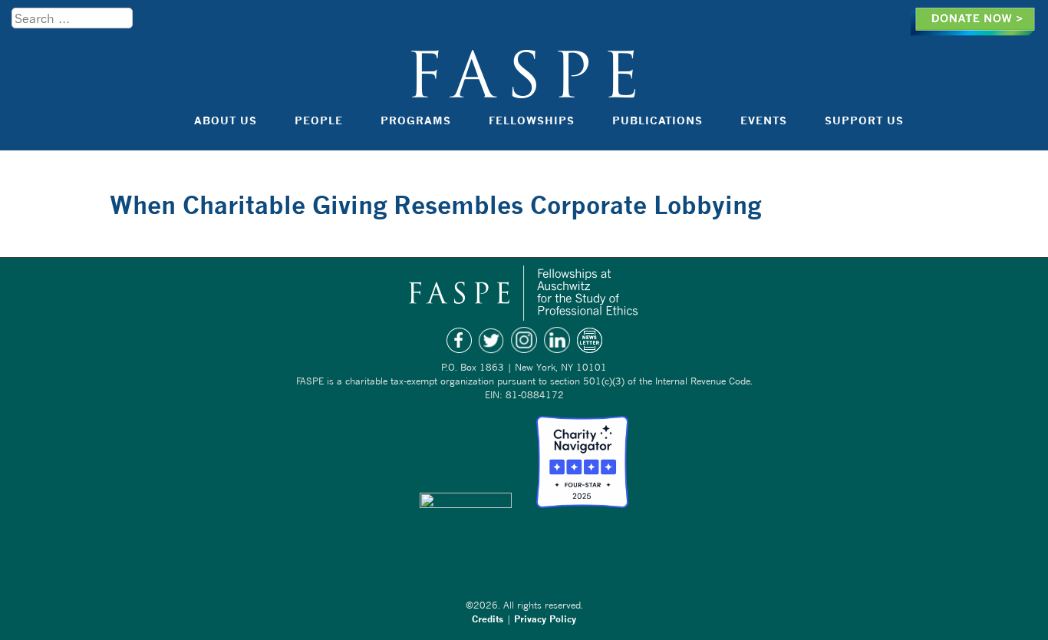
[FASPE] (524, 90)
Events (763, 120)
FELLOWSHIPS (532, 120)
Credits (487, 619)
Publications (657, 120)
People (319, 120)
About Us (225, 120)
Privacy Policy (545, 619)
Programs (416, 120)
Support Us (864, 120)
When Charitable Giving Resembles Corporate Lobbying (435, 204)
